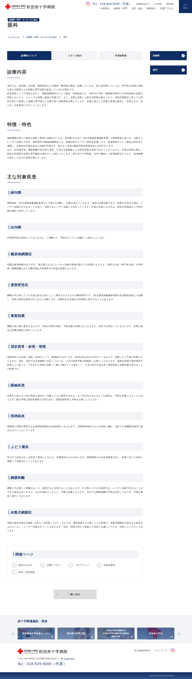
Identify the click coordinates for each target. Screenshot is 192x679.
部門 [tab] (155, 70)
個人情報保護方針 (142, 650)
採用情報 (170, 4)
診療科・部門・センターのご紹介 (41, 37)
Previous (13, 633)
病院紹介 (151, 8)
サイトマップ (161, 650)
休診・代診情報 (27, 572)
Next (179, 633)
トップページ (14, 37)
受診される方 (25, 565)
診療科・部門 (120, 8)
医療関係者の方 (143, 4)
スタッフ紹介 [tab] (75, 55)
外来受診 (105, 8)
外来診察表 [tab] (121, 55)
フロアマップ (82, 565)
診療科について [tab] (29, 55)
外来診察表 (109, 565)
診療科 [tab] (156, 55)
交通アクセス (167, 8)
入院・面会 (137, 8)
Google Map (68, 659)
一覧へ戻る (74, 594)
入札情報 (158, 4)
